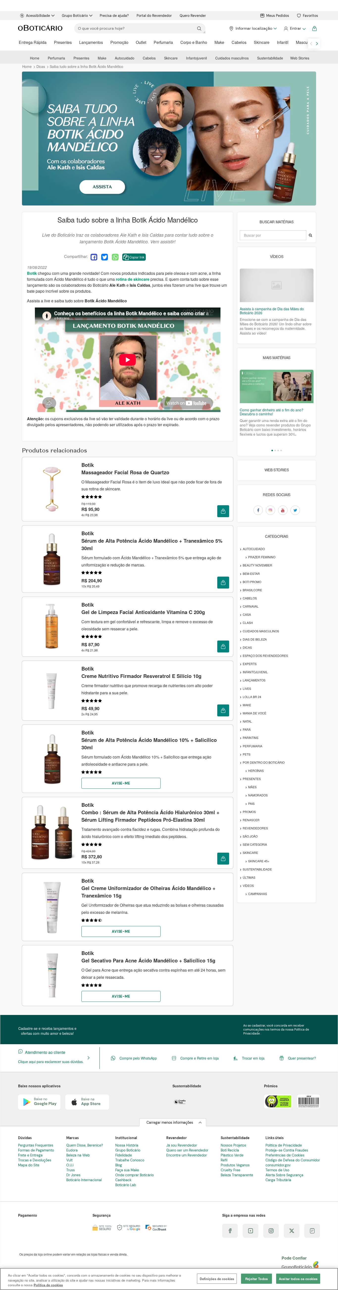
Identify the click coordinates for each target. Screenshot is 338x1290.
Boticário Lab (125, 1185)
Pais (251, 803)
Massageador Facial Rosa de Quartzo (125, 468)
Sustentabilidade (270, 58)
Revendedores (255, 828)
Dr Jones (73, 1175)
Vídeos (248, 885)
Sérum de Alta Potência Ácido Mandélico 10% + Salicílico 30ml (149, 740)
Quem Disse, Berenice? (84, 1145)
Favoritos (310, 15)
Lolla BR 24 (252, 697)
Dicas (247, 647)
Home (34, 58)
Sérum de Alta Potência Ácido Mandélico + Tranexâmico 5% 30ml (151, 541)
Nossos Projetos (233, 1145)
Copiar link (137, 257)
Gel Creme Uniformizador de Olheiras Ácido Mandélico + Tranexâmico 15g (148, 888)
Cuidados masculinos (232, 58)
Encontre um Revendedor (186, 1155)
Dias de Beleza (255, 639)
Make (219, 42)
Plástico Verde (232, 1155)
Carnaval (251, 606)
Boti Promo (252, 582)
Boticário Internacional (84, 1180)
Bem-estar (251, 573)
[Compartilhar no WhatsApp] (115, 257)
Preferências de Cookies (285, 1155)
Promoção (119, 42)
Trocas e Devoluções (34, 1160)
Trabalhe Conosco (129, 1160)
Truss (70, 1170)
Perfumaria (163, 42)
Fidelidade (123, 1155)
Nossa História (126, 1145)
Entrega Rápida (33, 42)
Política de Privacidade (284, 1145)
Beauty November (257, 565)
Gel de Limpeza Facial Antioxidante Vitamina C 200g (143, 608)
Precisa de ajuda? (114, 15)
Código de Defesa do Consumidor (293, 1160)
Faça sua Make (127, 1170)
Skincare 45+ (258, 861)
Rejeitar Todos (256, 1278)
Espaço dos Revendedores (265, 655)
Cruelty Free (230, 1170)
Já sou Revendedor (181, 1145)
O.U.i (69, 1165)
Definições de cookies (217, 1278)
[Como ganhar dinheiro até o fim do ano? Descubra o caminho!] (277, 386)
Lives (247, 688)
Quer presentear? (302, 1058)
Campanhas (257, 894)
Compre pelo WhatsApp (138, 1058)
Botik (32, 273)
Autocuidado (124, 58)
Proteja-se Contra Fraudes (287, 1150)
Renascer (251, 820)
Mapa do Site (28, 1165)
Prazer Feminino (261, 557)
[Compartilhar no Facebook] (93, 257)
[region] (169, 1279)
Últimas (249, 877)
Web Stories (299, 58)
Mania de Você (254, 713)
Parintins (250, 737)
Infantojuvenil (196, 58)
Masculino (305, 42)
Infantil (283, 42)
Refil (224, 1160)
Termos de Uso (277, 1170)
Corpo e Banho (193, 42)
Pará (247, 729)
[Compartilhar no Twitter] (104, 257)
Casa (247, 614)
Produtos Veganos (235, 1165)
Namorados (258, 795)
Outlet (141, 42)
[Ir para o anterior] (311, 43)
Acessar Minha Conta (294, 28)
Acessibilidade (38, 15)
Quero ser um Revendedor (187, 1150)
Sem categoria (255, 844)
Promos (249, 812)
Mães (252, 787)
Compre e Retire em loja (199, 1058)
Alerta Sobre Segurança (284, 1175)
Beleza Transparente (237, 1175)
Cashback (123, 1180)
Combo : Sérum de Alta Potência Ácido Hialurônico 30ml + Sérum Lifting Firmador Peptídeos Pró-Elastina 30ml (150, 812)
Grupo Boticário (75, 15)
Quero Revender (193, 15)
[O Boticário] (40, 28)
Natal (247, 721)
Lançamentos (91, 42)
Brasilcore (252, 590)
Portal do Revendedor (154, 15)
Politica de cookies (48, 1285)
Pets (246, 754)
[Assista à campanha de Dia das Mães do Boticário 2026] (277, 285)
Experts (250, 664)
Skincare (261, 42)
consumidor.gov (278, 1165)
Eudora (72, 1150)
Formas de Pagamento (36, 1150)
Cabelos (239, 42)
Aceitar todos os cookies (298, 1278)
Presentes (63, 42)
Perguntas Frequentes (35, 1145)
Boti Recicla (230, 1150)
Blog (118, 1165)
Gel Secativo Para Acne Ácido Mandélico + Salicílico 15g (148, 956)
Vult (69, 1160)
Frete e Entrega (30, 1155)
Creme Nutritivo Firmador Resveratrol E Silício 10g (141, 672)
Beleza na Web (78, 1155)
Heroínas (256, 770)
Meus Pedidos (277, 15)
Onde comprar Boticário (134, 1175)
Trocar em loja (253, 1058)
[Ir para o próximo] (317, 43)
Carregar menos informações (169, 1122)
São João (250, 836)
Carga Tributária (278, 1180)
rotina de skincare (132, 279)
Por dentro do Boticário (264, 762)
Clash (248, 622)
